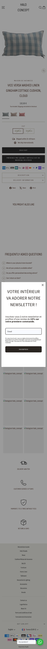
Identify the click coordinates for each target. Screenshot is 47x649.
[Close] (43, 285)
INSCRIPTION (23, 349)
